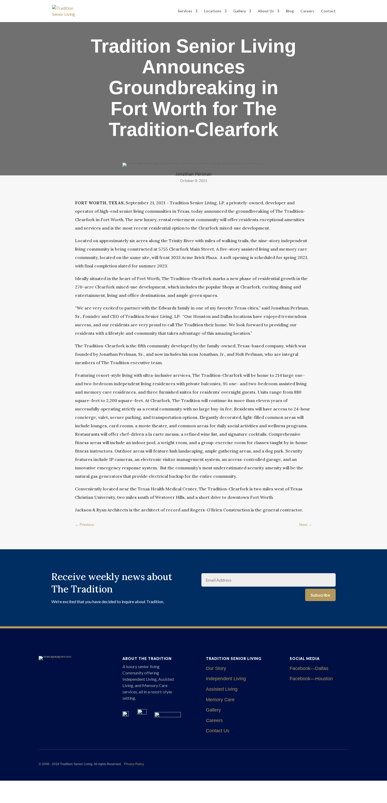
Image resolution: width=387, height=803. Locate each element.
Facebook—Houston (311, 678)
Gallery (239, 11)
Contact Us (217, 730)
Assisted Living (221, 689)
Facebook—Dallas (309, 668)
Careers (307, 11)
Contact (328, 11)
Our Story (216, 668)
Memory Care (220, 699)
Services (185, 11)
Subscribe (320, 594)
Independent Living (226, 678)
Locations (212, 11)
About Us (266, 11)
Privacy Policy (134, 764)
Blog (290, 11)
